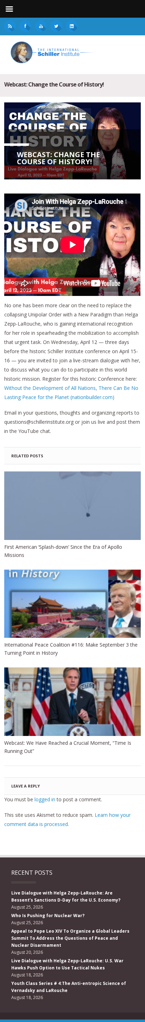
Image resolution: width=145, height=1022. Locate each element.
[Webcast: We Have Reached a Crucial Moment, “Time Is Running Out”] (72, 701)
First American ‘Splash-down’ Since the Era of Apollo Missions (63, 550)
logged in (44, 799)
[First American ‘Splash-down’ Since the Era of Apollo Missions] (72, 505)
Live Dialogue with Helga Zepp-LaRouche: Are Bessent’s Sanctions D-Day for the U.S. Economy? (65, 896)
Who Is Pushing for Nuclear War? (47, 916)
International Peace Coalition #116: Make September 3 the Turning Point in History (71, 648)
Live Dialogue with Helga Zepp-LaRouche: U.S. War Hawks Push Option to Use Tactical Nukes (67, 964)
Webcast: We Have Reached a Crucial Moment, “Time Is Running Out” (67, 746)
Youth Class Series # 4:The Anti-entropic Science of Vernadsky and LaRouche (68, 986)
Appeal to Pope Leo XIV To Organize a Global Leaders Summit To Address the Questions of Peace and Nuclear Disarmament (70, 938)
